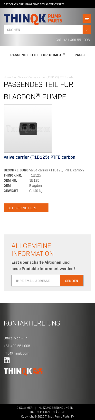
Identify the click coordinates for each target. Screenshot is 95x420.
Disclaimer (25, 407)
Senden (71, 280)
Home (7, 77)
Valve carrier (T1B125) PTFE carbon (52, 77)
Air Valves (20, 77)
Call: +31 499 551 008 (73, 39)
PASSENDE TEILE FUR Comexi (34, 54)
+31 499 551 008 (17, 345)
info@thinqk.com (16, 353)
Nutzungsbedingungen (56, 407)
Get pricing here (22, 207)
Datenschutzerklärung (47, 412)
